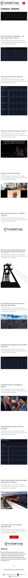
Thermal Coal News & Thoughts (10, 173)
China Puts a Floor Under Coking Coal (12, 76)
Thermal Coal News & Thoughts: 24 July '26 (14, 131)
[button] (24, 3)
